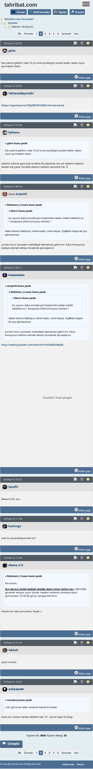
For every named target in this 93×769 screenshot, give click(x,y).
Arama (79, 12)
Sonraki (66, 33)
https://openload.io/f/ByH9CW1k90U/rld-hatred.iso (32, 105)
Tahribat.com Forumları (19, 19)
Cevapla (13, 744)
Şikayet (82, 43)
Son (76, 33)
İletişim (80, 764)
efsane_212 (15, 565)
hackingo (14, 526)
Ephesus (14, 132)
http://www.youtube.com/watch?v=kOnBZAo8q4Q (32, 344)
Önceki (28, 33)
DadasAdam (16, 275)
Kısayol (76, 43)
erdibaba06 (16, 689)
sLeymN (21, 194)
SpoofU (13, 487)
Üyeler (62, 12)
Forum (21, 12)
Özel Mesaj (88, 43)
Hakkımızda (68, 764)
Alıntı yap (84, 77)
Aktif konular (41, 12)
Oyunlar (13, 22)
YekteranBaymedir (21, 93)
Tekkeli (13, 650)
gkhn (12, 51)
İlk (19, 33)
